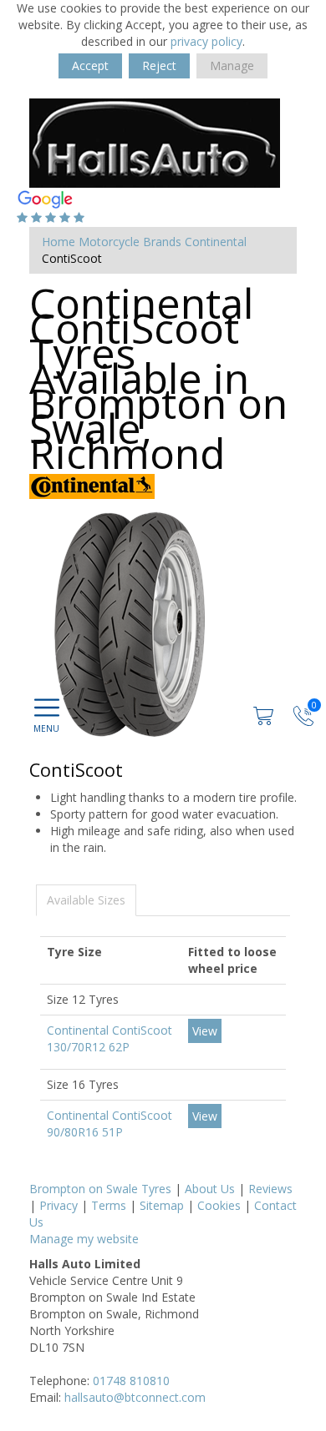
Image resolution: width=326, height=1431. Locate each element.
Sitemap (162, 1205)
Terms (108, 1205)
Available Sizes (86, 900)
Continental (216, 241)
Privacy (58, 1205)
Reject (159, 65)
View (204, 1031)
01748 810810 (131, 1380)
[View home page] (154, 141)
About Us (210, 1189)
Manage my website (84, 1239)
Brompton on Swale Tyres (100, 1189)
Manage (232, 65)
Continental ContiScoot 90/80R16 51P (109, 1123)
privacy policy (206, 41)
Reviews (270, 1189)
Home (58, 241)
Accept (90, 65)
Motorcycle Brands (130, 241)
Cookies (219, 1205)
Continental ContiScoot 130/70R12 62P (109, 1038)
